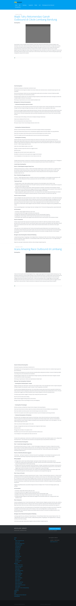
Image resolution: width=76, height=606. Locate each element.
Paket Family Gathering (19, 582)
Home (16, 5)
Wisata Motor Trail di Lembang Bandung (22, 587)
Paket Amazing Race (18, 583)
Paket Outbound (18, 579)
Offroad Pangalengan (18, 573)
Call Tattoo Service (18, 560)
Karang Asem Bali (18, 556)
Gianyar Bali (17, 550)
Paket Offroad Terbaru (19, 564)
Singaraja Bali (17, 554)
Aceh (40, 5)
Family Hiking (17, 569)
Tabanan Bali (17, 557)
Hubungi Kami (18, 7)
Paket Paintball (17, 586)
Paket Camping (17, 576)
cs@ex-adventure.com (53, 541)
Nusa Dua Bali (17, 553)
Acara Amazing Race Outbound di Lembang (38, 249)
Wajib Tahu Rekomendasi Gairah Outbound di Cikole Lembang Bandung (35, 18)
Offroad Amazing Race (19, 566)
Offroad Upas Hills (18, 567)
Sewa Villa (16, 589)
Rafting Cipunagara (18, 574)
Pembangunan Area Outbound (48, 5)
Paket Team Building (18, 577)
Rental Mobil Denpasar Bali (19, 543)
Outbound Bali (17, 542)
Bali (19, 5)
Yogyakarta (31, 5)
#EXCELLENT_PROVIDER (55, 528)
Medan (36, 5)
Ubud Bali (16, 559)
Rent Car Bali (17, 562)
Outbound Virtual (18, 572)
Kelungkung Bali (17, 547)
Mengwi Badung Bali (18, 544)
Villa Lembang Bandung (19, 570)
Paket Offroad (17, 580)
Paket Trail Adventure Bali (19, 540)
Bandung (24, 5)
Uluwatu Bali (17, 552)
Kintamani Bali (17, 549)
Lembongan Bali (18, 546)
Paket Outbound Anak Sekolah (20, 584)
